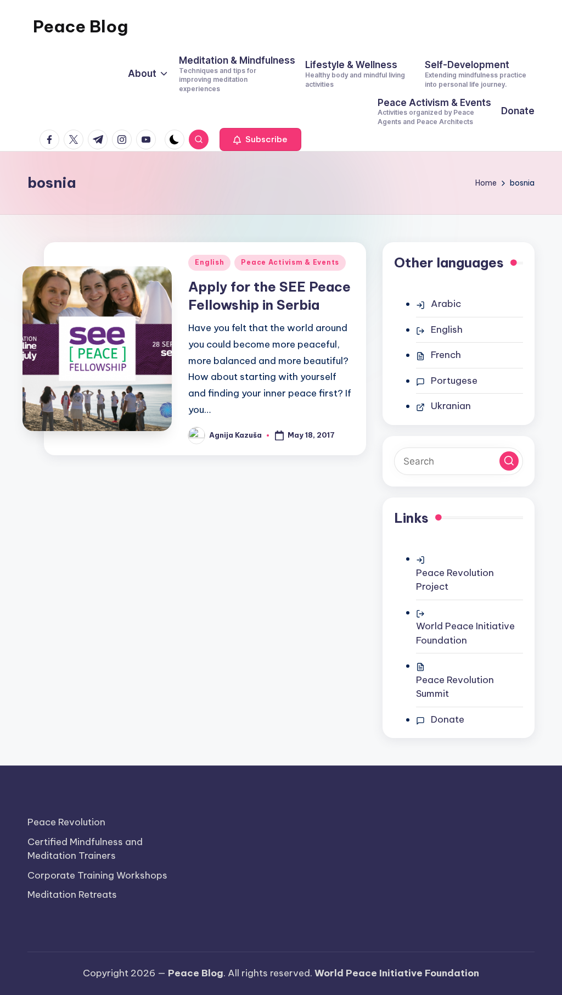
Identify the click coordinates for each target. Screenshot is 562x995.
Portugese (454, 380)
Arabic (446, 304)
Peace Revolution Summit (455, 687)
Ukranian (451, 406)
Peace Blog (80, 26)
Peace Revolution (66, 822)
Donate (447, 719)
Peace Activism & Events (290, 262)
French (446, 355)
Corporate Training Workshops (97, 875)
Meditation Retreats (72, 894)
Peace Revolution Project (455, 580)
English (209, 262)
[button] (260, 139)
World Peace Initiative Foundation (465, 633)
